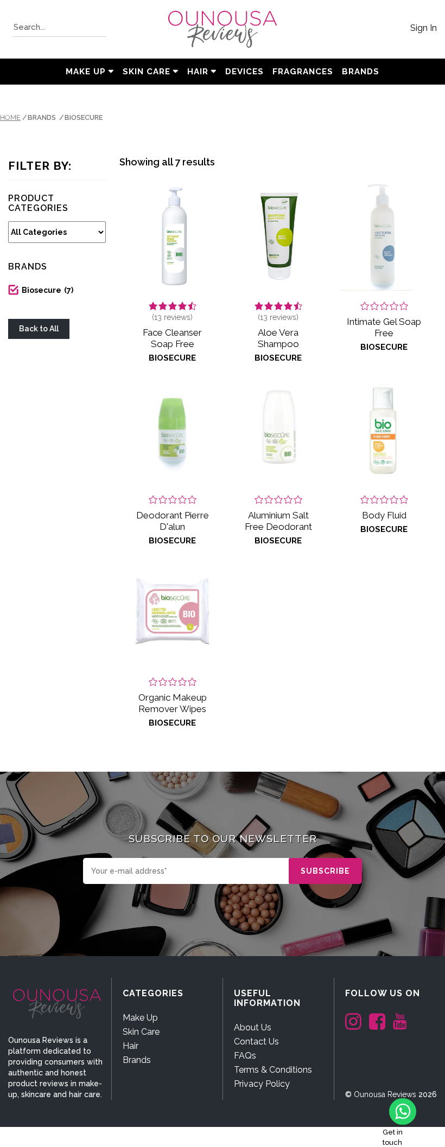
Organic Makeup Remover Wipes (172, 703)
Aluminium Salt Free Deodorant (278, 521)
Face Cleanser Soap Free (172, 338)
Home (10, 117)
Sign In (423, 28)
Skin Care (146, 71)
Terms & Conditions (273, 1070)
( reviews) (172, 317)
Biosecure (47, 290)
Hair (197, 71)
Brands (137, 1060)
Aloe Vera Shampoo (278, 338)
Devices (244, 71)
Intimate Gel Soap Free (384, 327)
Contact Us (256, 1041)
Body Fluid (384, 515)
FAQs (245, 1055)
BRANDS (360, 71)
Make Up (86, 71)
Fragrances (302, 71)
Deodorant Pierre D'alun (172, 521)
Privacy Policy (262, 1084)
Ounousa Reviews (385, 1094)
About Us (252, 1027)
